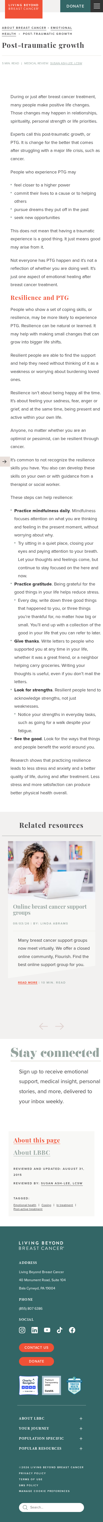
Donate (75, 6)
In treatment (64, 1205)
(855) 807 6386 (30, 1308)
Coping (46, 1205)
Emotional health (25, 1205)
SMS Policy (28, 1485)
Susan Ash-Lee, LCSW (66, 63)
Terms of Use (31, 1479)
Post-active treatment (28, 1209)
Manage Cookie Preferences (44, 1491)
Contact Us (36, 1347)
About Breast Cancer (24, 28)
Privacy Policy (32, 1473)
